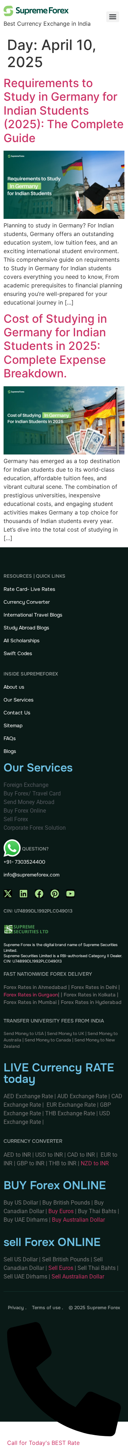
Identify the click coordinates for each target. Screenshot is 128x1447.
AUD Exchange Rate (82, 1096)
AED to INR (18, 1154)
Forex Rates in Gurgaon (31, 994)
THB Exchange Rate (70, 1113)
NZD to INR (95, 1163)
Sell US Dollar (21, 1259)
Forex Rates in (78, 1002)
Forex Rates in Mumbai (30, 1002)
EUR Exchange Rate (71, 1104)
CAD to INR (81, 1154)
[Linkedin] (23, 893)
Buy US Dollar (21, 1202)
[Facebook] (39, 893)
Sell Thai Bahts (97, 1268)
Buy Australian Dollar (78, 1219)
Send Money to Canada (48, 1040)
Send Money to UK (65, 1033)
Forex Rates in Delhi (94, 987)
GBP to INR (30, 1163)
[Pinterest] (54, 893)
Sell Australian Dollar (78, 1276)
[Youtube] (70, 893)
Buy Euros (61, 1211)
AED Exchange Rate (29, 1096)
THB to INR (62, 1163)
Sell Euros (60, 1268)
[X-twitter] (8, 893)
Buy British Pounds (66, 1202)
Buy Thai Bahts (97, 1211)
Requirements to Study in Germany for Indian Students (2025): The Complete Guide (64, 110)
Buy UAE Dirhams (26, 1219)
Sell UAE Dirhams (25, 1276)
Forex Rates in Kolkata (90, 994)
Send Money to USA (24, 1033)
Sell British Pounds (66, 1259)
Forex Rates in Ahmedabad (35, 987)
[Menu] (112, 16)
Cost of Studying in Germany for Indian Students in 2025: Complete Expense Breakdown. (55, 346)
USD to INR (49, 1154)
